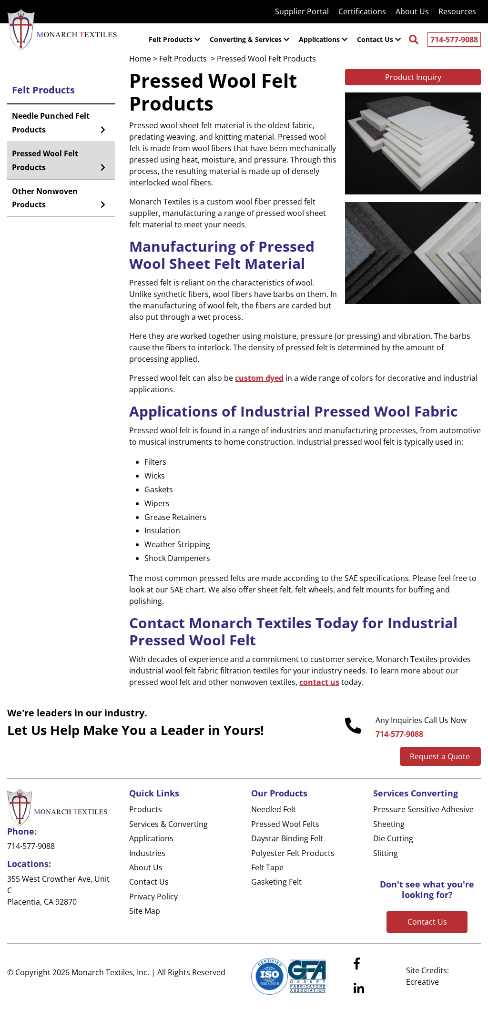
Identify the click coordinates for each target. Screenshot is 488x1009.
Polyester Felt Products (293, 853)
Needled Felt (273, 809)
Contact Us (149, 882)
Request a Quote (440, 756)
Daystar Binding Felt (287, 838)
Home (140, 58)
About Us (146, 867)
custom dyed (259, 378)
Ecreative (422, 982)
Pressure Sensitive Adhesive (423, 809)
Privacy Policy (153, 896)
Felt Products (43, 89)
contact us (319, 682)
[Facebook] (357, 964)
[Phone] (353, 725)
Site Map (144, 911)
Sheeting (389, 824)
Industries (147, 853)
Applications (151, 838)
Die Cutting (393, 838)
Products (145, 809)
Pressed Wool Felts (285, 824)
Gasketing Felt (276, 882)
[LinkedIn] (359, 989)
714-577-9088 (454, 39)
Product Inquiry (413, 77)
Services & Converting (168, 824)
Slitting (385, 853)
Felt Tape (267, 867)
